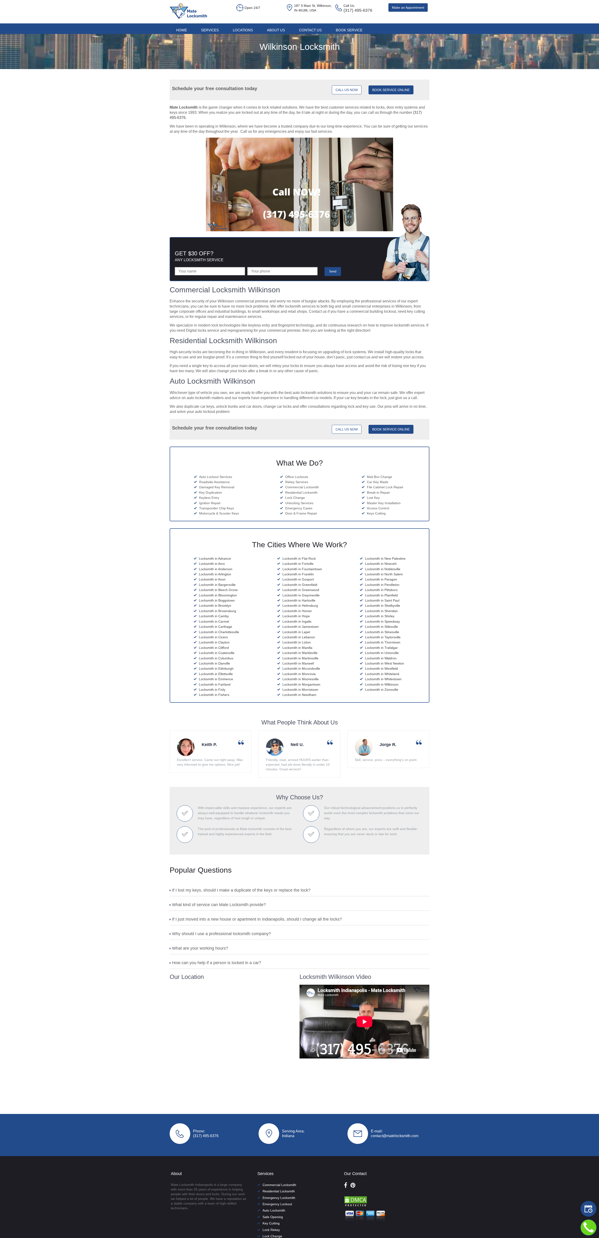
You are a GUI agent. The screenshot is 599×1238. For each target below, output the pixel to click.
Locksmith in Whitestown (383, 679)
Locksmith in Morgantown (301, 684)
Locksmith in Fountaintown (302, 569)
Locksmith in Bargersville (217, 585)
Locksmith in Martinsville (300, 658)
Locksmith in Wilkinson (381, 684)
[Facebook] (345, 1185)
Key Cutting (271, 1223)
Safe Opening (273, 1217)
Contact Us (310, 30)
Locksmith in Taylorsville (383, 637)
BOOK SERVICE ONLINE (391, 90)
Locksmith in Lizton (296, 642)
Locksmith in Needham (299, 695)
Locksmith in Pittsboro (381, 590)
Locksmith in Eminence (216, 679)
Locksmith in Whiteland (382, 674)
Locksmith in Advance (215, 558)
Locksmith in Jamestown (300, 626)
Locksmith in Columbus (216, 658)
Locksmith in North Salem (384, 574)
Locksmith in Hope (296, 616)
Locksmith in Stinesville (382, 632)
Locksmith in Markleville (300, 653)
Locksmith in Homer (297, 611)
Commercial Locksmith (279, 1185)
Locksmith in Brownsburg (217, 611)
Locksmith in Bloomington (218, 595)
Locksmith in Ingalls (296, 621)
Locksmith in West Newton (384, 663)
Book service (349, 30)
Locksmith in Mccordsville (301, 668)
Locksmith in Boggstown (217, 600)
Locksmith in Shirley (379, 616)
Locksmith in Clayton (214, 642)
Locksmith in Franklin (298, 574)
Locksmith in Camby (214, 616)
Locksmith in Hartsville (298, 600)
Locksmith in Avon (212, 579)
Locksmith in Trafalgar (381, 648)
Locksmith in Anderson (215, 569)
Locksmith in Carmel (214, 621)
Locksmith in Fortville (298, 564)
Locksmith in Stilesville (381, 626)
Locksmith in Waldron (381, 658)
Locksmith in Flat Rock (299, 558)
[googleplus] (353, 1185)
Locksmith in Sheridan (381, 611)
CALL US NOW (347, 90)
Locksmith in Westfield (381, 668)
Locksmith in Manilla (297, 648)
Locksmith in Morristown (300, 689)
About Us (276, 30)
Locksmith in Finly (212, 689)
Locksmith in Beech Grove (218, 590)
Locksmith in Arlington (215, 574)
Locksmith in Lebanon (298, 637)
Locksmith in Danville (214, 663)
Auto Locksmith (274, 1210)
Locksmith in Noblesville (382, 569)
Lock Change (272, 1236)
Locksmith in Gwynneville (301, 595)
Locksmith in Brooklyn (215, 605)
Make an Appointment (408, 7)
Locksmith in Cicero (213, 637)
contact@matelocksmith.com (394, 1136)
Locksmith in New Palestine (385, 558)
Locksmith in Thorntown (382, 642)
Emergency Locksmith (279, 1198)
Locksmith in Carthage (215, 626)
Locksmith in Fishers (214, 695)
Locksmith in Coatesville (216, 653)
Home (181, 30)
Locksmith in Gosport (298, 579)
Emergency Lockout (277, 1204)
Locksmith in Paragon (381, 579)
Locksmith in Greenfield (299, 585)
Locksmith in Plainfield (381, 595)
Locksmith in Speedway (382, 621)
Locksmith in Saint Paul (382, 600)
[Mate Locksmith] (188, 18)
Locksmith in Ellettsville (216, 674)
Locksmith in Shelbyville (382, 605)
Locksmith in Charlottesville (219, 632)
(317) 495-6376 (206, 1136)
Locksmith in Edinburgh (216, 668)
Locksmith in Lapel (296, 632)
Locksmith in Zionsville (381, 689)
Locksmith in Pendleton (382, 585)
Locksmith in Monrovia (299, 674)
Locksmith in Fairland (214, 684)
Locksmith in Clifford (214, 648)
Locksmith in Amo (212, 564)
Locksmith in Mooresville (300, 679)
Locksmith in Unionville (382, 653)
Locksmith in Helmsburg (300, 605)
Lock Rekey (271, 1230)
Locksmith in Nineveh (381, 564)
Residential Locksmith (279, 1191)
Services (210, 30)
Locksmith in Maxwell (298, 663)
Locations (243, 30)
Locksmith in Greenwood (300, 590)
